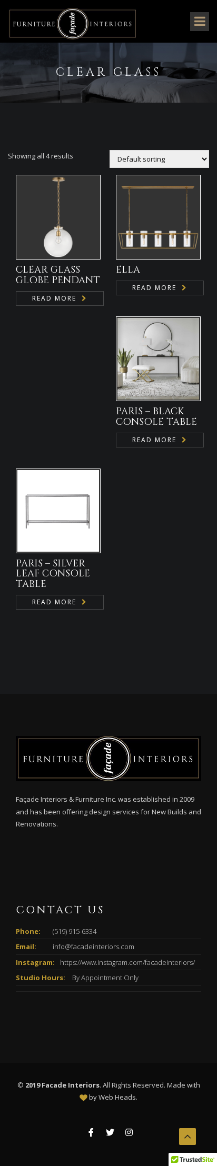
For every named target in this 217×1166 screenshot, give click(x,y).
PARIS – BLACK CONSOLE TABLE (156, 416)
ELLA (128, 269)
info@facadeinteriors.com (93, 946)
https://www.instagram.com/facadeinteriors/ (127, 962)
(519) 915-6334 (74, 931)
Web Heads (117, 1097)
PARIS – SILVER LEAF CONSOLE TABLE (53, 574)
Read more (54, 298)
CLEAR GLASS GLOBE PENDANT (58, 275)
